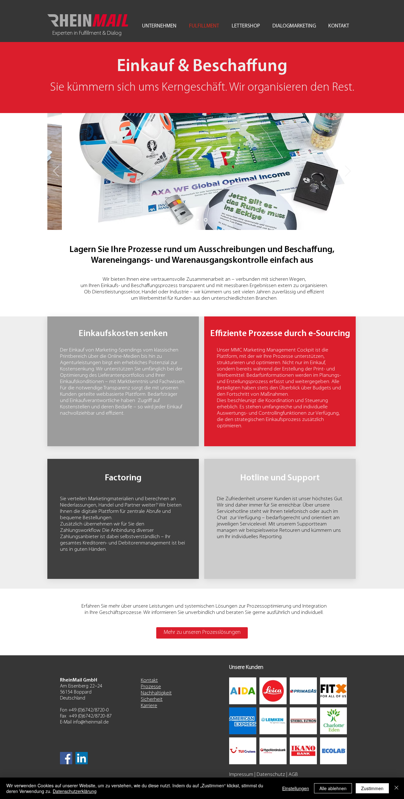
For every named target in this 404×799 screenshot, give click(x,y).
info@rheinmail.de (91, 722)
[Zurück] (56, 171)
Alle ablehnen (333, 788)
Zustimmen (372, 788)
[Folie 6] (198, 220)
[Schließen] (396, 788)
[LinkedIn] (81, 758)
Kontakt (149, 680)
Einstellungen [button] (295, 788)
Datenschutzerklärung (75, 791)
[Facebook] (66, 758)
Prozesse (151, 686)
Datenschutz (271, 774)
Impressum (241, 774)
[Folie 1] (205, 220)
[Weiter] (348, 171)
